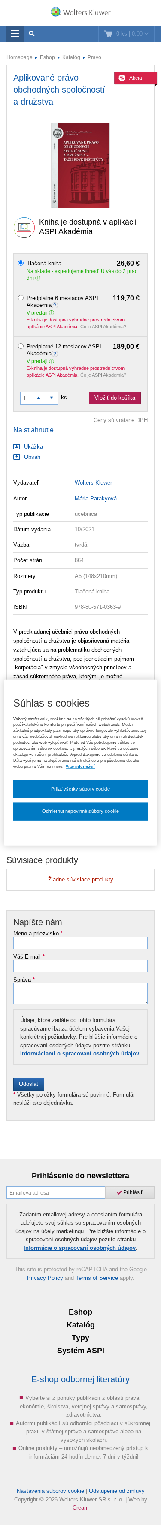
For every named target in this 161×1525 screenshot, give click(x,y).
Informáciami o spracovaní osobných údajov (79, 1053)
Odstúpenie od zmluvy (117, 1491)
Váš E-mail (29, 957)
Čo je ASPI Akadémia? (103, 326)
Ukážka (32, 446)
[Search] (31, 34)
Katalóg (71, 57)
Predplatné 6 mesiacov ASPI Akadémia (83, 301)
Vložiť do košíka (114, 398)
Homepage (19, 57)
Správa (24, 980)
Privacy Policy (45, 1278)
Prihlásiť (132, 1192)
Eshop (47, 57)
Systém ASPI (80, 1350)
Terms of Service (97, 1278)
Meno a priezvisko (38, 934)
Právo (94, 57)
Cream (81, 1507)
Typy (80, 1337)
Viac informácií (80, 766)
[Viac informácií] (56, 305)
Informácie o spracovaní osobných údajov (80, 1248)
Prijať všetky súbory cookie (80, 788)
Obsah (31, 457)
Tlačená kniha (83, 263)
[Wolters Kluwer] (80, 14)
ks (64, 397)
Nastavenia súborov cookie (50, 1491)
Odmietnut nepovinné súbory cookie (80, 811)
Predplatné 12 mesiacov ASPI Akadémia (83, 350)
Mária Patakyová (96, 498)
